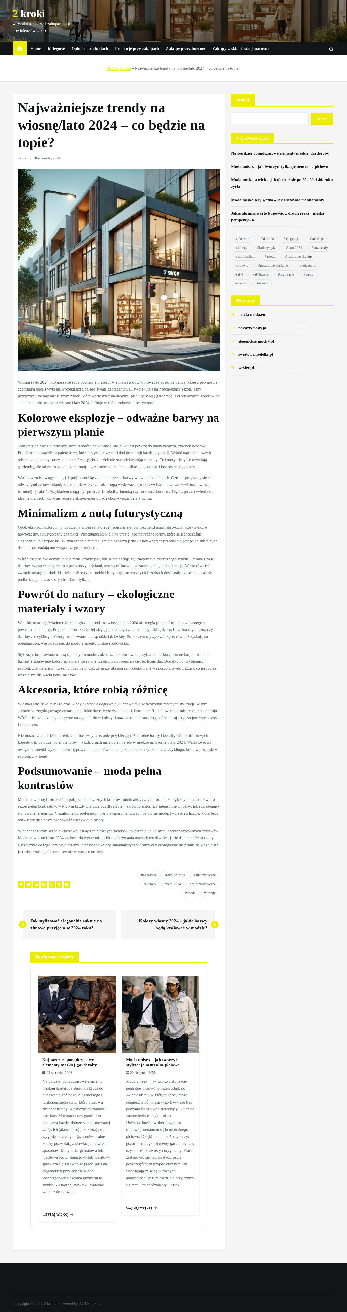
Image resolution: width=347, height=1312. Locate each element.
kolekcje (317, 239)
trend (309, 274)
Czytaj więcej (56, 1214)
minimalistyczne (204, 884)
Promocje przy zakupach (137, 48)
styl (240, 274)
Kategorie (56, 48)
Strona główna (119, 68)
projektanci (308, 265)
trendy (211, 893)
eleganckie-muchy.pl (256, 341)
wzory (263, 283)
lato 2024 (174, 884)
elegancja (292, 239)
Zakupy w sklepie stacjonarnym (240, 48)
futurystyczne (206, 875)
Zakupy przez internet (185, 48)
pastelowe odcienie (274, 265)
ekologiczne (176, 875)
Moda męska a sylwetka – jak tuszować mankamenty (277, 200)
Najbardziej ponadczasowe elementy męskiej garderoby (280, 153)
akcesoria (149, 875)
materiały (321, 248)
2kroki (22, 158)
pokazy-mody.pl (252, 328)
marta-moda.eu (251, 314)
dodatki (268, 239)
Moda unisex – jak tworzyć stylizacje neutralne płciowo (279, 166)
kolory (151, 884)
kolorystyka (267, 248)
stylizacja (262, 274)
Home (35, 48)
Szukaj (242, 100)
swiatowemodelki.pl (255, 354)
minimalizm (247, 256)
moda (191, 893)
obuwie (243, 265)
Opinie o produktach (90, 48)
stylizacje (287, 274)
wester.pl (246, 367)
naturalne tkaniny (300, 256)
